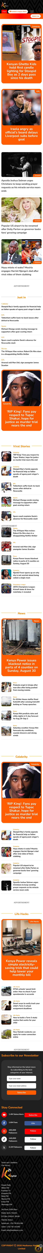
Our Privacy (5, 1165)
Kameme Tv (5, 1190)
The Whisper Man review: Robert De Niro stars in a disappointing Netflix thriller (25, 533)
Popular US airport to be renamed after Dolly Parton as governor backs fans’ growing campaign (21, 229)
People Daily (6, 1185)
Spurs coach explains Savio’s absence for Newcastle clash (25, 517)
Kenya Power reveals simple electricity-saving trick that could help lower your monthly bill (21, 968)
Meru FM (4, 1196)
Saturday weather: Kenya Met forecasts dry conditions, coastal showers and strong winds (25, 732)
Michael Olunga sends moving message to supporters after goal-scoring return (26, 502)
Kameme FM (6, 1193)
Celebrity (36, 26)
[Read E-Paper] (38, 1248)
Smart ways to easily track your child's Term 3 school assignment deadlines (26, 1006)
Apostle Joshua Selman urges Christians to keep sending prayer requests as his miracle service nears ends (26, 886)
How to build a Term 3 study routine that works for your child (25, 1020)
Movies (4, 348)
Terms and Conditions (9, 1162)
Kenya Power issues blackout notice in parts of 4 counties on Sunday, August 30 (26, 561)
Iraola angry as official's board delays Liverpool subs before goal (21, 134)
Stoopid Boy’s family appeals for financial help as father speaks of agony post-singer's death (26, 473)
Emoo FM (5, 1201)
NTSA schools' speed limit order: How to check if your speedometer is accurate (24, 991)
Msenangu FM (6, 1204)
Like (33, 1123)
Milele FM (5, 1188)
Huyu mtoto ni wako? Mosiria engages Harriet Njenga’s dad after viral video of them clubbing (20, 271)
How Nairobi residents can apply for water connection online (24, 1034)
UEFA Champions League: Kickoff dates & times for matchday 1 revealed (24, 589)
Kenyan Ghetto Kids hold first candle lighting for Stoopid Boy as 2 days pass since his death (21, 71)
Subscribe (21, 1092)
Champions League (19, 585)
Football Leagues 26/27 (18, 11)
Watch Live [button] (35, 16)
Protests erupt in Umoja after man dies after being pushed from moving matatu (25, 687)
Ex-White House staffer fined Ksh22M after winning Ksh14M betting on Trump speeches (26, 702)
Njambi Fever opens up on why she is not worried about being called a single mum (26, 575)
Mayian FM (5, 1199)
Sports (3, 326)
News (15, 556)
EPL (38, 91)
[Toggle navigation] (32, 11)
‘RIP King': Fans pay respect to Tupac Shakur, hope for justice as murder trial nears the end (21, 418)
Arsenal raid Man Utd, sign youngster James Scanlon (24, 548)
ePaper (4, 11)
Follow (33, 1131)
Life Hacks (34, 921)
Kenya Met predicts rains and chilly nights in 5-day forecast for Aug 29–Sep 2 (25, 716)
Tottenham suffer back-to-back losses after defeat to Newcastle (26, 488)
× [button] (41, 1246)
